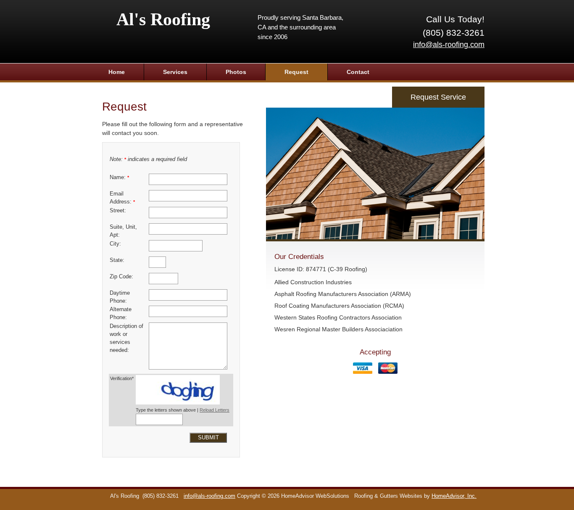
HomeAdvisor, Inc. (454, 496)
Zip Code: (121, 277)
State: (117, 260)
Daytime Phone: (120, 297)
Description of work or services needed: (126, 338)
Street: (118, 211)
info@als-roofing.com (448, 44)
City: (115, 244)
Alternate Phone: (121, 313)
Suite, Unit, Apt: (123, 231)
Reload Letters (214, 409)
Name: (119, 177)
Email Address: (122, 198)
